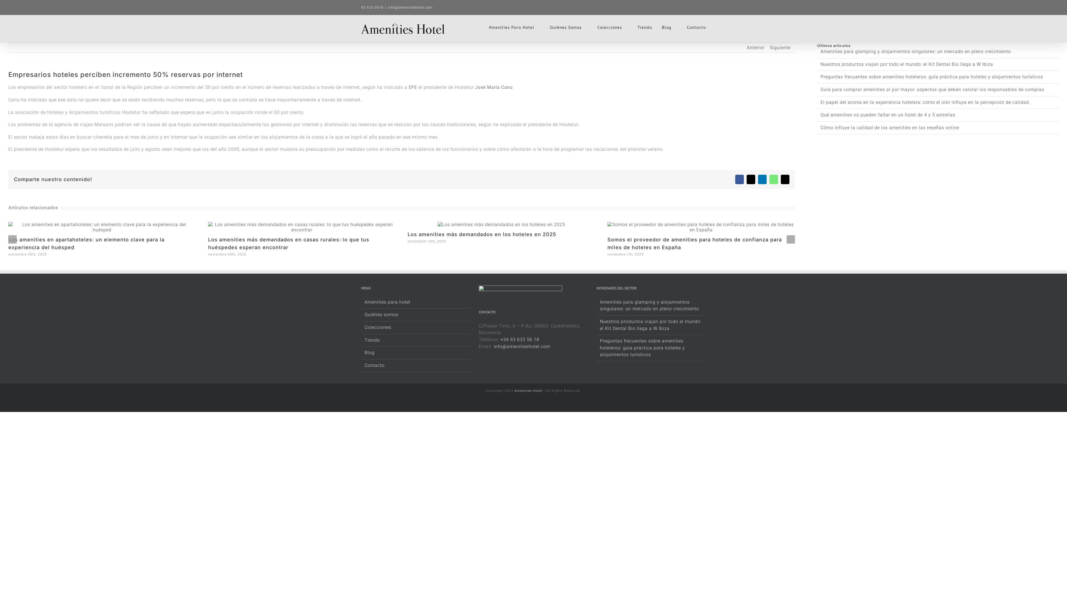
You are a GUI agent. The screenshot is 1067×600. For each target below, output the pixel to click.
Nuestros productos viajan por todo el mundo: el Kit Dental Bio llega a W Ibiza (907, 64)
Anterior (755, 47)
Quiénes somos (381, 314)
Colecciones (378, 327)
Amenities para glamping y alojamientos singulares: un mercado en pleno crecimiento (916, 51)
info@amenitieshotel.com (410, 7)
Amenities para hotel (387, 302)
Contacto (375, 365)
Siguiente (780, 47)
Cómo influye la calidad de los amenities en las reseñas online (890, 127)
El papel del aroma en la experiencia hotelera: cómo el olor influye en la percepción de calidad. (925, 102)
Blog (370, 352)
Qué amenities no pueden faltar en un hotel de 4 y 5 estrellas (888, 115)
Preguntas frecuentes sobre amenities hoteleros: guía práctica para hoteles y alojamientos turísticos (932, 76)
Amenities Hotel (528, 391)
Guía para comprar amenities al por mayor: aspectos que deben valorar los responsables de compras (932, 89)
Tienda (372, 340)
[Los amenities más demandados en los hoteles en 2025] (501, 224)
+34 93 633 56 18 (519, 339)
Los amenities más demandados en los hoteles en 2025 (482, 234)
